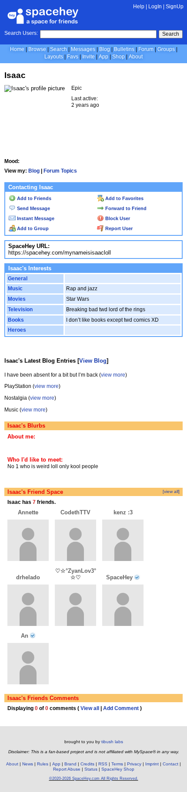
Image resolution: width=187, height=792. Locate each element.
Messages (83, 49)
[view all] (171, 491)
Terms (117, 763)
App (103, 57)
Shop (118, 57)
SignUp (175, 6)
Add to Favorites (124, 198)
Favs (72, 57)
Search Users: (21, 33)
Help (138, 6)
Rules (42, 763)
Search (170, 34)
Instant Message (35, 218)
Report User (118, 228)
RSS (102, 763)
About (136, 57)
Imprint (152, 763)
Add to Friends (33, 198)
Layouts (53, 57)
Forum (146, 49)
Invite (88, 57)
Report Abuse (66, 769)
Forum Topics (60, 171)
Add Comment (121, 708)
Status (90, 769)
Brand (70, 763)
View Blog (93, 360)
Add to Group (32, 228)
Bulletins (124, 49)
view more (113, 375)
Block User (117, 218)
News (27, 763)
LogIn (155, 6)
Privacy (134, 763)
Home (17, 49)
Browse (37, 49)
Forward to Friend (125, 208)
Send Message (33, 208)
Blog (104, 49)
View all (89, 708)
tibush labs (112, 741)
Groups (166, 49)
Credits (87, 763)
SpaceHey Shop (117, 769)
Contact (170, 763)
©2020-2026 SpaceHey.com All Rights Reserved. (93, 778)
